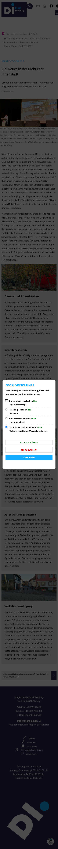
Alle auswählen (29, 442)
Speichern (29, 457)
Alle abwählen (29, 450)
